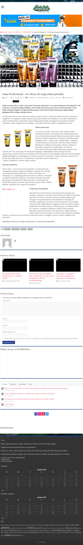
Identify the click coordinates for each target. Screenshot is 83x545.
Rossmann (16, 229)
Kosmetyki (38, 528)
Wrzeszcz (79, 532)
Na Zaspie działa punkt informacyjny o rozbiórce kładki (12, 276)
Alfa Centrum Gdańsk (14, 525)
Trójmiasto (65, 532)
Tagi (30, 384)
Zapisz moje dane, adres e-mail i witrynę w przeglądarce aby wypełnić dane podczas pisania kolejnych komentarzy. (41, 338)
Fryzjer (62, 525)
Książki (48, 528)
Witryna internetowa (8, 332)
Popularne (13, 384)
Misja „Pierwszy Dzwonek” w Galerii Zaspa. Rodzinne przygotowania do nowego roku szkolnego (36, 388)
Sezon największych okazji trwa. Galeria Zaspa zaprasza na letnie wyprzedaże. (29, 393)
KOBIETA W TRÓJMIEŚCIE (23, 32)
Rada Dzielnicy (25, 530)
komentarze (22, 384)
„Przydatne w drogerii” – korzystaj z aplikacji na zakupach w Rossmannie (65, 276)
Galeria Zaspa (74, 525)
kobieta (7, 229)
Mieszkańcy (69, 528)
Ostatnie (4, 384)
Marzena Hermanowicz (59, 528)
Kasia (7, 98)
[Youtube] (43, 413)
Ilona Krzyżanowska (15, 528)
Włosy (24, 229)
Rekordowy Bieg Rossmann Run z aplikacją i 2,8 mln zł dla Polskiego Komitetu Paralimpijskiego (41, 277)
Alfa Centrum (4, 525)
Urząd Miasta (72, 532)
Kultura (52, 528)
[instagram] (47, 413)
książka (44, 528)
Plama (6, 530)
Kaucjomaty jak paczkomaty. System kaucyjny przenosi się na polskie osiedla (29, 399)
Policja (11, 530)
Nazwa (5, 319)
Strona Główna (7, 32)
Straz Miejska (57, 530)
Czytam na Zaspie (43, 525)
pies (80, 528)
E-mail (5, 325)
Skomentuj (69, 98)
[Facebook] (36, 413)
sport (50, 530)
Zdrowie (21, 535)
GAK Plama (67, 525)
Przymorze (17, 530)
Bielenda (21, 525)
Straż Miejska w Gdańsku (71, 530)
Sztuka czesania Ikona (18, 532)
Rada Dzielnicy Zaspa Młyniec (38, 530)
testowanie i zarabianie (44, 532)
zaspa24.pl (15, 535)
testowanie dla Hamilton (30, 532)
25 (18, 485)
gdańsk (5, 527)
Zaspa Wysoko (9, 404)
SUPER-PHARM (5, 532)
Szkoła (10, 532)
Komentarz (6, 300)
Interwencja (24, 528)
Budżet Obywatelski (32, 525)
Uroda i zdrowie (55, 98)
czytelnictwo (52, 525)
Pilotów (2, 530)
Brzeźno (26, 525)
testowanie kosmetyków (56, 532)
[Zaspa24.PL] (41, 8)
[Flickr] (39, 413)
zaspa (30, 229)
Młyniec (76, 528)
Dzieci (57, 525)
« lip (2, 490)
